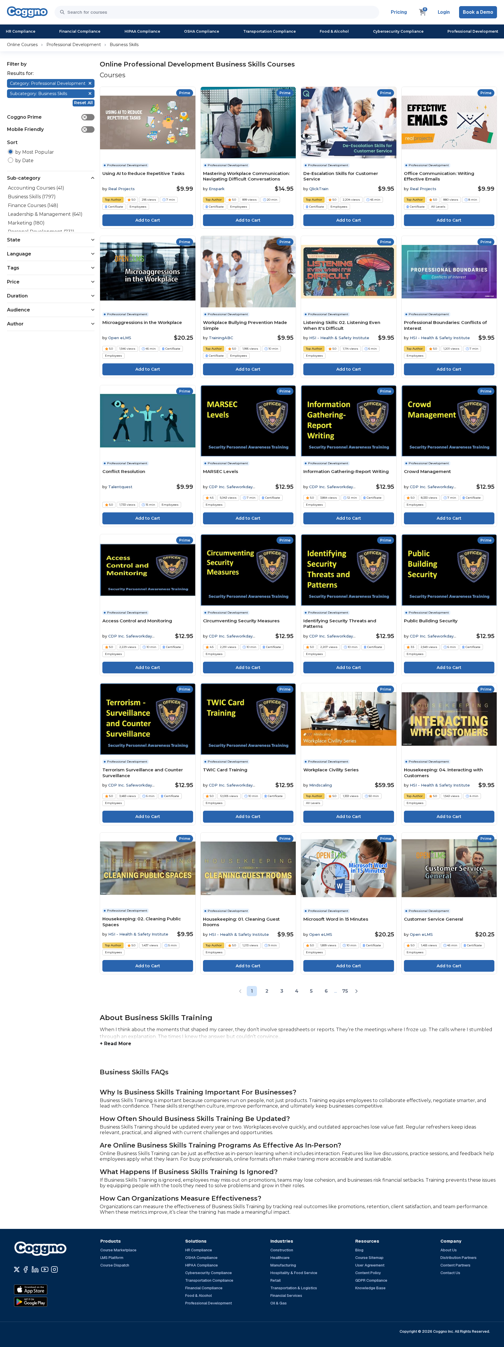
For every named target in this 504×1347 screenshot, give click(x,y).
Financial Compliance (79, 31)
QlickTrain (318, 188)
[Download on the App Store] (43, 1290)
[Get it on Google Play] (43, 1302)
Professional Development (472, 31)
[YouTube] (44, 1269)
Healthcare (280, 1257)
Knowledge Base (370, 1287)
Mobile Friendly (47, 129)
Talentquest (120, 486)
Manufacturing (283, 1265)
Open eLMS (119, 337)
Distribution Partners (458, 1257)
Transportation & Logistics (293, 1287)
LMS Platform (111, 1257)
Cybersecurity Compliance (398, 31)
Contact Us (450, 1272)
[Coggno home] (27, 12)
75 (345, 991)
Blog (359, 1250)
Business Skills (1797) (32, 196)
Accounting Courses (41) (36, 188)
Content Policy (368, 1272)
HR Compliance (20, 31)
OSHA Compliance (201, 31)
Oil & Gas (278, 1303)
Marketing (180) (26, 223)
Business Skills (124, 44)
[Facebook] (25, 1269)
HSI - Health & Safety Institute (339, 337)
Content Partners (455, 1265)
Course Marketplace (118, 1250)
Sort (12, 142)
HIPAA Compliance (142, 31)
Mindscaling (320, 785)
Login (444, 12)
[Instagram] (54, 1269)
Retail (275, 1280)
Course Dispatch (114, 1265)
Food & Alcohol (334, 31)
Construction (281, 1250)
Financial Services (286, 1295)
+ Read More (115, 1043)
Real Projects (121, 188)
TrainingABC (221, 337)
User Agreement (369, 1265)
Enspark (217, 188)
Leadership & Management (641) (45, 214)
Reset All (83, 102)
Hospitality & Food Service (293, 1272)
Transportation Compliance (269, 31)
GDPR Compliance (371, 1280)
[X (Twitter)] (17, 1269)
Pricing (399, 12)
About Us (448, 1250)
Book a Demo (478, 12)
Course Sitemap (369, 1257)
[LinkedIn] (35, 1269)
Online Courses (22, 44)
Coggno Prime (47, 117)
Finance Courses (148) (33, 205)
